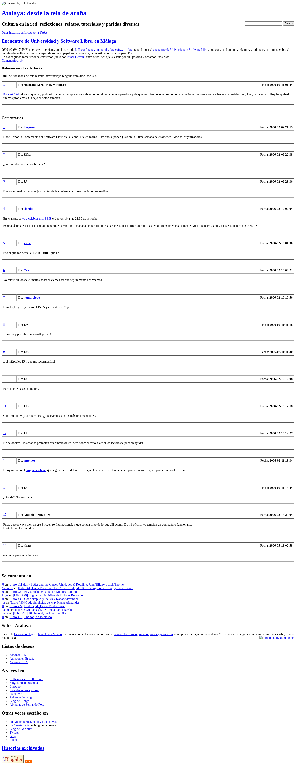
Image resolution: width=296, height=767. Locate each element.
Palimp (6, 609)
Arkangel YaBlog (21, 697)
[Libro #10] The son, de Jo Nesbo (30, 617)
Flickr (13, 739)
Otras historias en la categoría (24, 32)
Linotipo (15, 686)
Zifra (27, 243)
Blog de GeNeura (21, 729)
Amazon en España (22, 658)
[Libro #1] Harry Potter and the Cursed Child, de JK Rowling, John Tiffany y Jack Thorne (66, 584)
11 (4, 406)
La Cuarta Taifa (20, 725)
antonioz (29, 460)
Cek (26, 270)
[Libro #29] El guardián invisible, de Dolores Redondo (43, 591)
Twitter (14, 732)
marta (5, 613)
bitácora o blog (23, 634)
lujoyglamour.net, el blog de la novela (33, 721)
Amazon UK (18, 655)
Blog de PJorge (19, 701)
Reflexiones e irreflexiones (26, 679)
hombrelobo (32, 297)
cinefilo (28, 208)
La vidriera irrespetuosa (24, 690)
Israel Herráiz (75, 57)
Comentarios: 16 (12, 60)
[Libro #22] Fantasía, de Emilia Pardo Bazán (37, 606)
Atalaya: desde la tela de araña (44, 13)
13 (4, 460)
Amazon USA (19, 662)
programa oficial (36, 470)
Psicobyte (16, 693)
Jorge (5, 595)
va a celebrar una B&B (36, 218)
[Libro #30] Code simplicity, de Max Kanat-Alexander (43, 599)
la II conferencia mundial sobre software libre (103, 49)
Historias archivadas (23, 748)
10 (4, 378)
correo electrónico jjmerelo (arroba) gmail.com (143, 634)
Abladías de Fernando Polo (27, 704)
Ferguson (30, 127)
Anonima (7, 588)
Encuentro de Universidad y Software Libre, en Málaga (59, 41)
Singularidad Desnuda (24, 683)
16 (4, 545)
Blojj (13, 736)
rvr (3, 602)
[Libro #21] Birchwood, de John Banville (39, 613)
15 (4, 514)
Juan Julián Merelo (50, 634)
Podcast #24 (11, 94)
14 (4, 487)
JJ (3, 584)
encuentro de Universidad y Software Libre (180, 49)
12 (4, 433)
